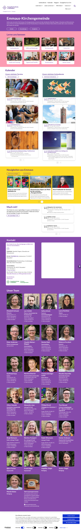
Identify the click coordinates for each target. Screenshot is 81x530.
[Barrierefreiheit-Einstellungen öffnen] (79, 266)
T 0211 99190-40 (11, 413)
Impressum (10, 278)
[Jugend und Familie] (32, 56)
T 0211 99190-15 (63, 314)
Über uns (67, 9)
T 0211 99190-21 (63, 349)
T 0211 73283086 (46, 414)
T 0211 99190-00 (29, 351)
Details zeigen (63, 527)
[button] (11, 29)
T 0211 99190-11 (11, 318)
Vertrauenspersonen (33, 500)
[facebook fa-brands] (8, 249)
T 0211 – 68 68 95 (29, 412)
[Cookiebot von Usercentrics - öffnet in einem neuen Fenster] (7, 528)
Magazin (56, 2)
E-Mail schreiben (11, 270)
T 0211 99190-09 (63, 380)
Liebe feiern (39, 5)
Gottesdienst (42, 2)
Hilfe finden (59, 5)
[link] (39, 5)
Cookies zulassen (71, 515)
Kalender (50, 2)
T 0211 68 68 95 (28, 445)
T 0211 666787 (28, 380)
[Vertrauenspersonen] (32, 482)
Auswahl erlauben (71, 519)
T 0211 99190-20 (11, 380)
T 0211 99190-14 (29, 319)
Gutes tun (67, 5)
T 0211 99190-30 (46, 382)
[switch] (34, 528)
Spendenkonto (10, 277)
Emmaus (13, 11)
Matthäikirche (22, 23)
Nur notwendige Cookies (71, 522)
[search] (75, 6)
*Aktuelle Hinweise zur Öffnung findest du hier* (19, 273)
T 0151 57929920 (63, 415)
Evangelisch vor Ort (65, 2)
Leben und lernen (48, 5)
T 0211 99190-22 (46, 319)
